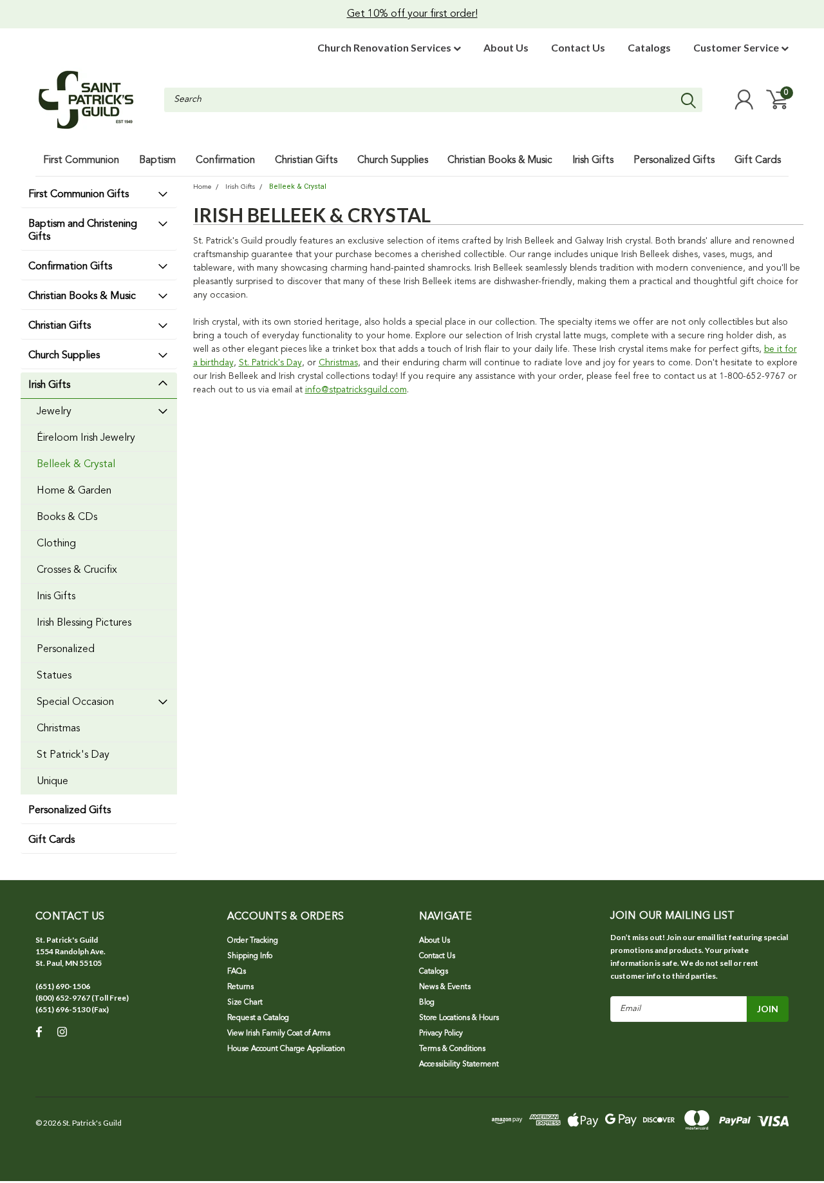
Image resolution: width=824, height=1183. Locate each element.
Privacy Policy (441, 1033)
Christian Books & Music (82, 296)
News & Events (445, 987)
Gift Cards (51, 840)
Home (202, 187)
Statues (54, 676)
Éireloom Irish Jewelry (86, 438)
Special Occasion (75, 702)
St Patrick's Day (73, 755)
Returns (240, 987)
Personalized (66, 649)
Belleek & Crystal (76, 464)
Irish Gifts (49, 385)
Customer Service (737, 47)
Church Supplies (64, 356)
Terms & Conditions (452, 1049)
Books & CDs (67, 517)
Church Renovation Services (385, 47)
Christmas (58, 729)
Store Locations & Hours (459, 1018)
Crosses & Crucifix (77, 570)
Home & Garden (74, 491)
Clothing (56, 544)
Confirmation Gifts (70, 267)
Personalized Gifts (69, 810)
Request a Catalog (258, 1018)
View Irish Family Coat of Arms (278, 1033)
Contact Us (578, 47)
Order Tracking (252, 941)
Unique (52, 781)
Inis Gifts (56, 597)
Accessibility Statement (459, 1064)
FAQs (236, 972)
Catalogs (649, 47)
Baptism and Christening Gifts (82, 230)
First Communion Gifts (78, 194)
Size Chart (245, 1002)
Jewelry (54, 412)
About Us (506, 47)
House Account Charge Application (286, 1049)
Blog (427, 1002)
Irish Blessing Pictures (84, 623)
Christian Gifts (59, 326)
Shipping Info (249, 956)
